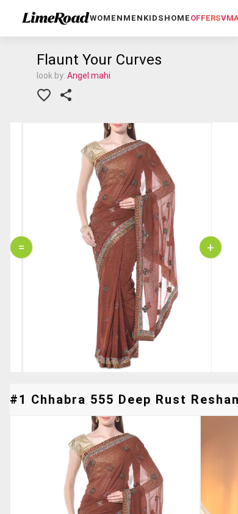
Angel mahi (88, 75)
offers (205, 18)
